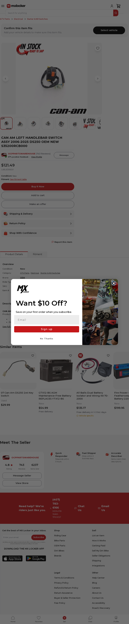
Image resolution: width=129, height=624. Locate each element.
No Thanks (46, 338)
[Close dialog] (114, 283)
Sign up (47, 329)
